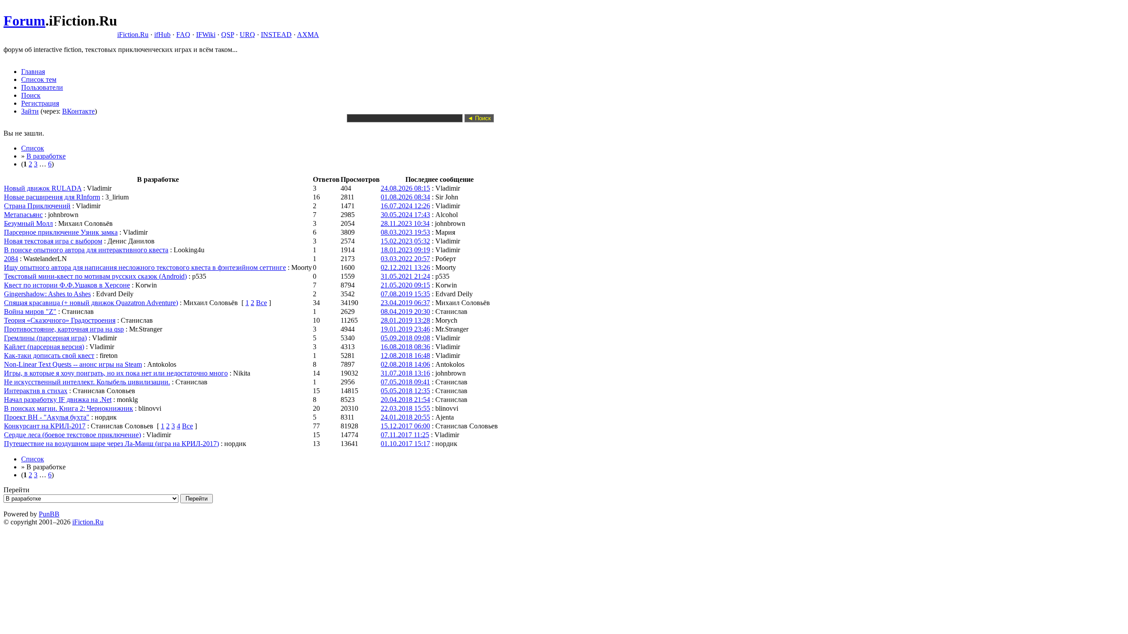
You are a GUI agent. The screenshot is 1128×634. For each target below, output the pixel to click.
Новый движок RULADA (43, 188)
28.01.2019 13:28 (405, 320)
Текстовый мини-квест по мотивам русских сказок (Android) (95, 276)
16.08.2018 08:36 (405, 346)
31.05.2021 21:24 (405, 276)
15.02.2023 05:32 (405, 241)
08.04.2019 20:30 (405, 311)
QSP (227, 34)
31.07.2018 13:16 (405, 373)
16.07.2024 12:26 (405, 206)
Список (32, 148)
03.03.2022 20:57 (405, 258)
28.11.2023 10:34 (405, 223)
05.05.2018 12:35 (405, 390)
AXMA (308, 34)
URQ (247, 34)
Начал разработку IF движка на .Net (57, 399)
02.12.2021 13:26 (405, 267)
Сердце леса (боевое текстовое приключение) (72, 435)
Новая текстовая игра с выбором (53, 241)
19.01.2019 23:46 (405, 329)
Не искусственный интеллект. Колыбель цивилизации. (87, 382)
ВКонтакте (78, 111)
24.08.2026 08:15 (405, 188)
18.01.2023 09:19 (405, 250)
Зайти (30, 111)
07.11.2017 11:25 (405, 435)
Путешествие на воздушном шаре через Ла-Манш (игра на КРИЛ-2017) (111, 443)
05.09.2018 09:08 (405, 338)
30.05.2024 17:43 (405, 214)
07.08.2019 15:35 (405, 294)
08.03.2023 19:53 (405, 232)
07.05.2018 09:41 (405, 382)
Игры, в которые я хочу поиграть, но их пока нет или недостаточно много (116, 373)
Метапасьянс (23, 214)
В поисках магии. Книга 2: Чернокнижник (68, 408)
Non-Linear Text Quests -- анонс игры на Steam (73, 364)
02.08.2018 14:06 (405, 364)
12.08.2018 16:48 (405, 355)
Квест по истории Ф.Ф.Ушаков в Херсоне (67, 285)
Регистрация (40, 103)
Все (261, 302)
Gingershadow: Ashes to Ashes (47, 294)
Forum (24, 21)
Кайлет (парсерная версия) (44, 346)
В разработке (46, 156)
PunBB (49, 514)
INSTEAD (276, 34)
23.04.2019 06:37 (405, 302)
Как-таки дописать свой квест (49, 355)
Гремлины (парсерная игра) (45, 338)
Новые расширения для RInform (52, 197)
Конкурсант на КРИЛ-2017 (44, 426)
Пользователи (42, 87)
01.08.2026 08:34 (405, 197)
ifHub (162, 34)
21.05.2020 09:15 (405, 285)
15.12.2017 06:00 (405, 426)
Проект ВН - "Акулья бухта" (46, 417)
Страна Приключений (37, 206)
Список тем (38, 79)
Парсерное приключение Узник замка (61, 232)
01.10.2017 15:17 (405, 443)
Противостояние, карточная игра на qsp (64, 329)
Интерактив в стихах (35, 390)
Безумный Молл (28, 223)
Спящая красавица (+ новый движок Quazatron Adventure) (91, 302)
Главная (33, 71)
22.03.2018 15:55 (405, 408)
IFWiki (205, 34)
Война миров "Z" (30, 311)
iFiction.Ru (132, 34)
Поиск (31, 95)
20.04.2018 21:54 (405, 399)
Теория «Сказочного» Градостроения (59, 320)
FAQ (183, 34)
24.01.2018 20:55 (405, 417)
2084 (11, 258)
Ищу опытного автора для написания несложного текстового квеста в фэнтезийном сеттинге (145, 267)
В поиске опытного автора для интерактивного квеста (86, 250)
